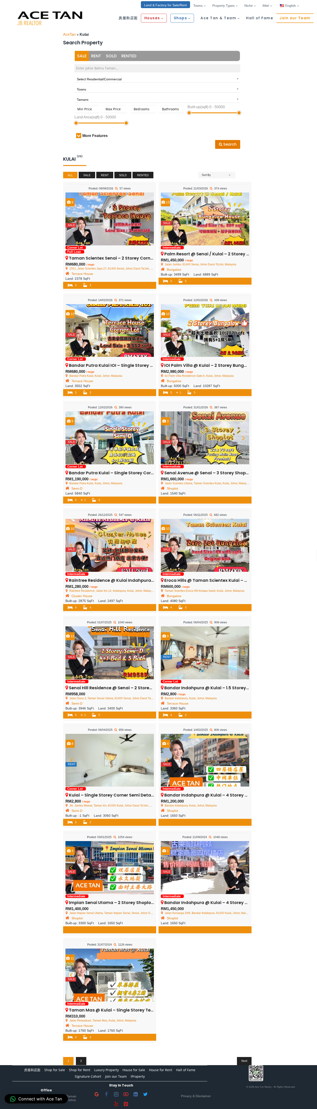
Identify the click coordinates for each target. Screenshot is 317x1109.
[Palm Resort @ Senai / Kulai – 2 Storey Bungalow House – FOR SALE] (205, 218)
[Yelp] (116, 1104)
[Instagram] (116, 1094)
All (70, 175)
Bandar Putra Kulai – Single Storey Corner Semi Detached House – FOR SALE (149, 473)
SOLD (111, 56)
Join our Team (295, 18)
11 (72, 958)
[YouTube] (126, 1094)
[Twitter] (145, 1094)
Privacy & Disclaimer (196, 1096)
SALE (82, 56)
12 (72, 636)
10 (72, 314)
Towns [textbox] (81, 89)
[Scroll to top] (306, 1098)
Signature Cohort (88, 1076)
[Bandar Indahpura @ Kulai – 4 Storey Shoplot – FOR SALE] (205, 760)
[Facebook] (106, 1094)
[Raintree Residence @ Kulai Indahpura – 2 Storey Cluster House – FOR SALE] (109, 545)
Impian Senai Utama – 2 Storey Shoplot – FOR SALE (123, 902)
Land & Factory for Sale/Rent (165, 5)
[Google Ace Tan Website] (97, 1094)
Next (244, 1061)
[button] (36, 1098)
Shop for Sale (54, 1070)
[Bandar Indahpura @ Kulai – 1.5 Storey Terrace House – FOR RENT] (205, 652)
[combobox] (157, 78)
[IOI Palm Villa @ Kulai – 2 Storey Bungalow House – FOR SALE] (205, 330)
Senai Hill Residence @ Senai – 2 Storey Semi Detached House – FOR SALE (146, 688)
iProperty (138, 1076)
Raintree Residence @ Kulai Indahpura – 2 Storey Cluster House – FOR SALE (148, 580)
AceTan (69, 34)
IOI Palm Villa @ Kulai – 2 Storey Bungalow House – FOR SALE (228, 365)
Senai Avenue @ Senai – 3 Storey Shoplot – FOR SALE (219, 473)
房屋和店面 (128, 18)
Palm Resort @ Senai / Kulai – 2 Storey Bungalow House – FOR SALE (235, 254)
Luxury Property (106, 1070)
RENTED (128, 56)
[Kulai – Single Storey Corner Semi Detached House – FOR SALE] (109, 760)
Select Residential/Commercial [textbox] (99, 79)
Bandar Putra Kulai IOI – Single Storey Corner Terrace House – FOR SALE (144, 365)
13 (167, 202)
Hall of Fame (259, 18)
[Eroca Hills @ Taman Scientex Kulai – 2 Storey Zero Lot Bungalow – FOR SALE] (205, 545)
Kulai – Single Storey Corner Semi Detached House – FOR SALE (134, 795)
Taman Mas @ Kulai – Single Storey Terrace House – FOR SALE (134, 1010)
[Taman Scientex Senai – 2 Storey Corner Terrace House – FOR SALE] (109, 218)
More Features (95, 136)
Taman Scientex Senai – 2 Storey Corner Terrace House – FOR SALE (139, 258)
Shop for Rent (79, 1070)
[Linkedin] (136, 1094)
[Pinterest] (126, 1104)
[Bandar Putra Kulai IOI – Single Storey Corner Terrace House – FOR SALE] (109, 330)
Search (229, 144)
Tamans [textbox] (82, 99)
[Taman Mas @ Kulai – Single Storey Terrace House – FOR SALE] (109, 975)
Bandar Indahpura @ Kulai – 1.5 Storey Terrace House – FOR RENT (233, 688)
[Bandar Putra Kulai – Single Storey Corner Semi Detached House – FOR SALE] (109, 437)
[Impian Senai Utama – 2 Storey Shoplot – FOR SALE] (109, 867)
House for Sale (134, 1070)
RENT (96, 56)
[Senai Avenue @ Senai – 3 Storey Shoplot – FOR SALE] (205, 437)
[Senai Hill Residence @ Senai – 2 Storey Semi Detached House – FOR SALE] (109, 652)
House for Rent (160, 1070)
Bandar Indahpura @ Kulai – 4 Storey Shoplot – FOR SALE (224, 795)
